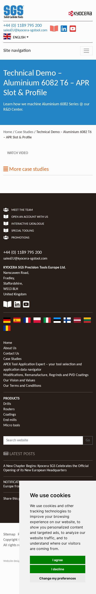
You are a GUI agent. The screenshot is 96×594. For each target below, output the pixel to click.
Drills (7, 404)
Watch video (17, 153)
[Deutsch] (6, 320)
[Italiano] (47, 320)
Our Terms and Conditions (22, 386)
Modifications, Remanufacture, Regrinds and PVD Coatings (45, 375)
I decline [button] (57, 569)
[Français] (27, 320)
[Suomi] (67, 320)
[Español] (17, 320)
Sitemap (9, 534)
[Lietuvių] (87, 320)
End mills (10, 420)
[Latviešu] (77, 320)
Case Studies (24, 132)
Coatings (9, 414)
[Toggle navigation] (86, 50)
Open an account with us (29, 217)
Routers (9, 409)
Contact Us (11, 353)
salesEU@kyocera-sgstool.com (25, 30)
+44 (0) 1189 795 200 (22, 25)
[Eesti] (57, 320)
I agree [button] (57, 560)
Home (7, 132)
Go (88, 440)
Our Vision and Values (19, 380)
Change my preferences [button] (57, 578)
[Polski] (37, 320)
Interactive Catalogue (27, 224)
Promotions (20, 237)
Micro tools (11, 425)
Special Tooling (22, 231)
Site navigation (17, 51)
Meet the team (22, 210)
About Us (9, 348)
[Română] (6, 328)
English (18, 37)
